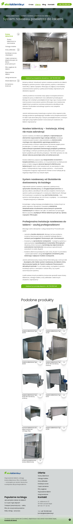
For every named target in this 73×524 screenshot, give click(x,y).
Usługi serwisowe (43, 494)
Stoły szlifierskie (42, 481)
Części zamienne (43, 486)
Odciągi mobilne (43, 478)
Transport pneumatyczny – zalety (15, 505)
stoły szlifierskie (46, 277)
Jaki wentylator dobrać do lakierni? (15, 500)
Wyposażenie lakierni (44, 492)
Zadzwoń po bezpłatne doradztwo (43, 78)
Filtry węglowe (42, 489)
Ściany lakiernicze (12, 16)
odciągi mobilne (35, 277)
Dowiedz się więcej (10, 520)
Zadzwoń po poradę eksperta (41, 286)
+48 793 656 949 (64, 4)
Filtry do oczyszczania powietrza (14, 508)
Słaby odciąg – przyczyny (12, 511)
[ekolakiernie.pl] (12, 4)
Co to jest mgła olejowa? (12, 503)
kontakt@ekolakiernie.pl (45, 513)
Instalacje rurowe (43, 484)
